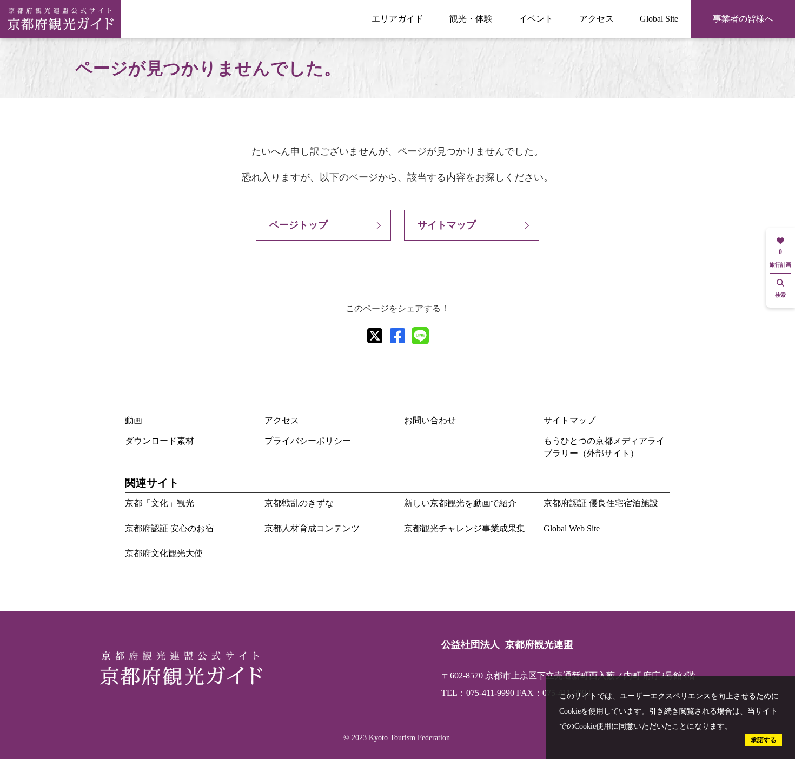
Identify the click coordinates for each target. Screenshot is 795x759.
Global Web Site (572, 528)
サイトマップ (447, 224)
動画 (133, 420)
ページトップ (298, 224)
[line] (420, 335)
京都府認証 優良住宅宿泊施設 (601, 503)
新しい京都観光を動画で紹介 (460, 503)
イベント (536, 18)
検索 (780, 295)
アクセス (596, 18)
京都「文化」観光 (159, 503)
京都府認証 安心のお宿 (169, 528)
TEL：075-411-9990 (477, 692)
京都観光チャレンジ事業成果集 (464, 528)
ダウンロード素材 (159, 440)
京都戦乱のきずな (299, 503)
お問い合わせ (430, 420)
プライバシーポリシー (307, 440)
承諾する (764, 740)
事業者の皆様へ (743, 18)
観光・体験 (471, 18)
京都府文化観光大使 (164, 553)
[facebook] (397, 335)
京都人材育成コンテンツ (312, 528)
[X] (374, 335)
